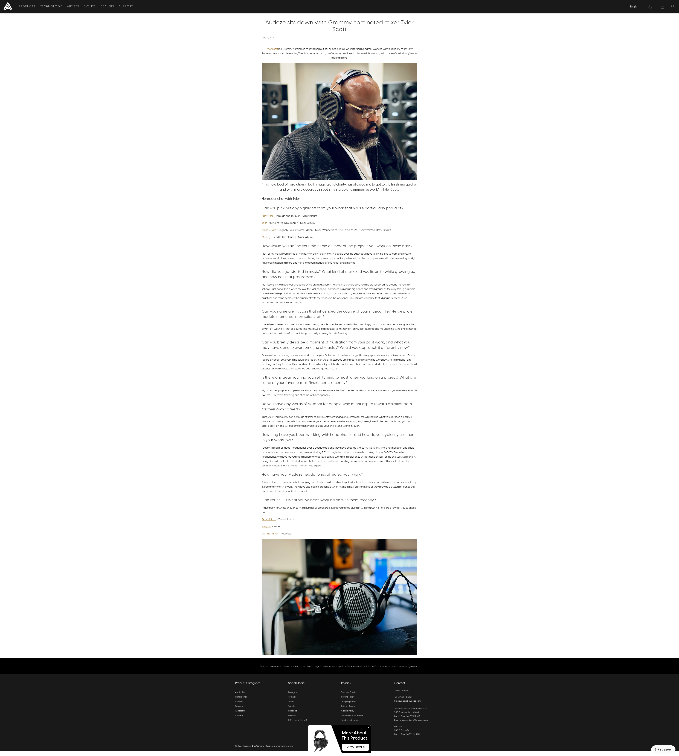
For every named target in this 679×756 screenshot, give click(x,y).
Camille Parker (270, 534)
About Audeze (401, 691)
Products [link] (27, 6)
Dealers (107, 6)
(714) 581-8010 (405, 697)
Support (126, 6)
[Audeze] (8, 6)
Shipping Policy (348, 702)
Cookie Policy (347, 711)
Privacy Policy (348, 706)
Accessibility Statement (352, 715)
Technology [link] (51, 6)
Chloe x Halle (269, 230)
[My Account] (650, 6)
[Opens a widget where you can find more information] (663, 749)
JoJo (264, 223)
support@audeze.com (410, 701)
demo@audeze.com (418, 720)
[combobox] (634, 7)
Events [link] (90, 6)
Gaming (239, 702)
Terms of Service (349, 692)
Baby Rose (268, 216)
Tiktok (291, 702)
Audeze (247, 746)
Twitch (291, 706)
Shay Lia (266, 526)
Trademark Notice (350, 720)
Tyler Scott (272, 49)
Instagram (293, 692)
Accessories (240, 711)
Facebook (293, 711)
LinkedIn (292, 715)
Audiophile (240, 692)
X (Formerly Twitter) (297, 720)
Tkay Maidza (269, 519)
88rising (266, 237)
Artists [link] (73, 6)
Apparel (239, 715)
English (634, 6)
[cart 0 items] (662, 6)
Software (239, 706)
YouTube (292, 697)
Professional (241, 697)
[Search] (672, 7)
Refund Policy (348, 697)
